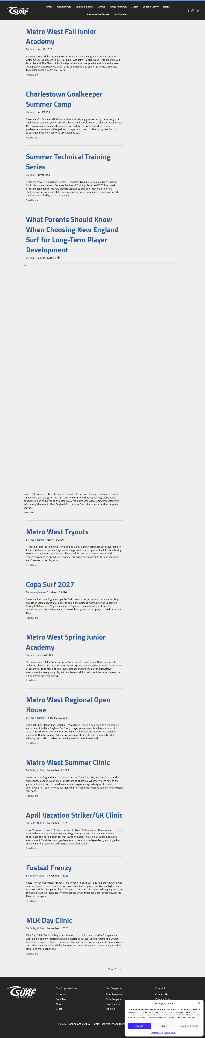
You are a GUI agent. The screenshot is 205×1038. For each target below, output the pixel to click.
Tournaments (113, 1004)
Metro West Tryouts (57, 531)
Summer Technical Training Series (68, 161)
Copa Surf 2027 (50, 584)
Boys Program (114, 994)
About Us (61, 994)
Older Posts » (115, 969)
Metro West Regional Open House (68, 704)
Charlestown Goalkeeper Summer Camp (64, 98)
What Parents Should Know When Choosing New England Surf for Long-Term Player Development (72, 234)
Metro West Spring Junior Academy (66, 641)
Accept (139, 1026)
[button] (198, 1003)
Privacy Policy (170, 1033)
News (59, 1004)
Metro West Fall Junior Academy (61, 36)
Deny (164, 1026)
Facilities (61, 999)
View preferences (188, 1026)
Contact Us (161, 994)
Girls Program (114, 999)
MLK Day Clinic (49, 920)
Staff (59, 1008)
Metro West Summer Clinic (68, 762)
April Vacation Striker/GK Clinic (74, 814)
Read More (32, 75)
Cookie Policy (157, 1033)
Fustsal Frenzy (49, 867)
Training (110, 1008)
